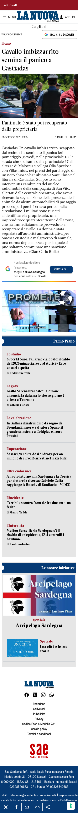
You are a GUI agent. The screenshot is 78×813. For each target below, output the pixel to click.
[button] (39, 310)
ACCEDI (70, 17)
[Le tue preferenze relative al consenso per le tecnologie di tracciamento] (71, 806)
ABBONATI (10, 5)
